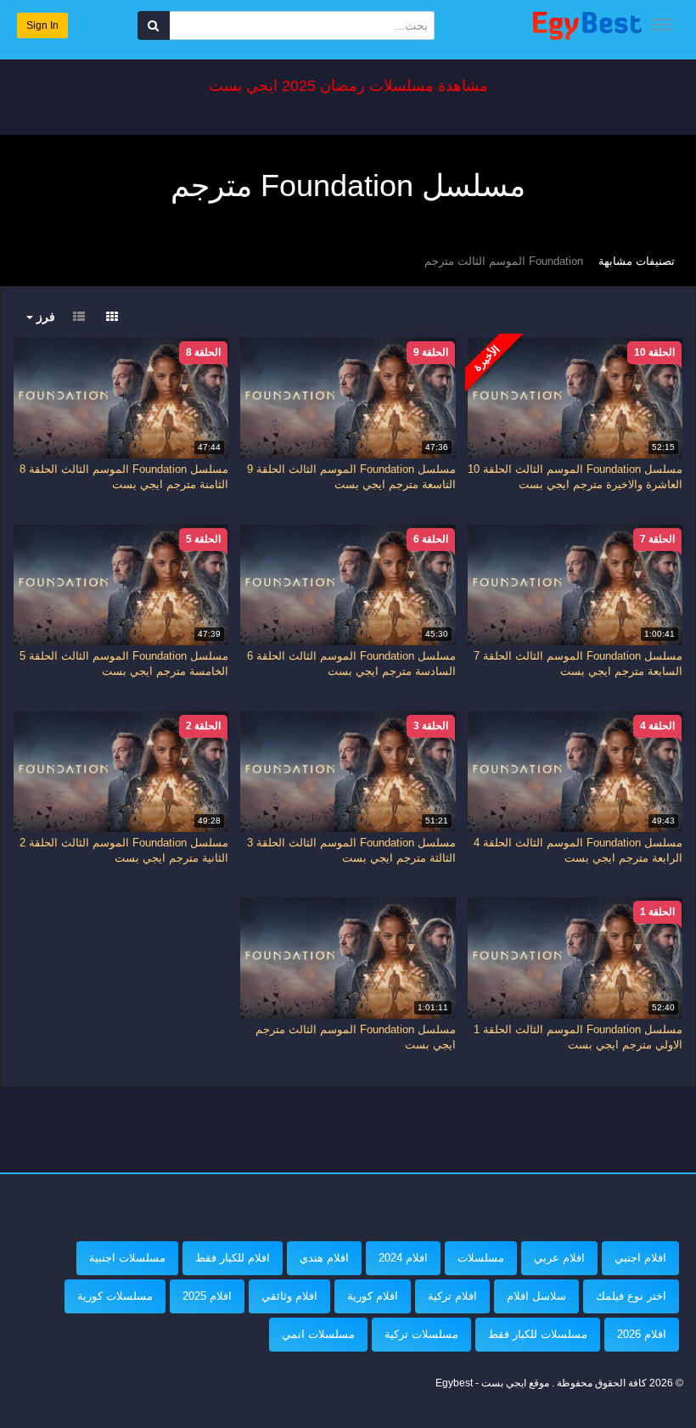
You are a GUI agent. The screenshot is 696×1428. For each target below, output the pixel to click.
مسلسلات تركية (421, 1334)
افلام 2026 (641, 1334)
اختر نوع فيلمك (631, 1296)
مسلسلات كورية (115, 1296)
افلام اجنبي (640, 1257)
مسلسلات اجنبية (127, 1257)
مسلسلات (480, 1257)
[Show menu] (662, 25)
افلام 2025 (207, 1296)
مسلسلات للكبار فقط (537, 1334)
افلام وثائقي (289, 1296)
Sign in (42, 25)
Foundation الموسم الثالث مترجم (503, 261)
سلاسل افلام (536, 1296)
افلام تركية (452, 1296)
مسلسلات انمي (318, 1334)
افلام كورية (372, 1296)
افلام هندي (324, 1257)
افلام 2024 (403, 1257)
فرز (44, 316)
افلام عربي (559, 1257)
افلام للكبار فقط (232, 1257)
